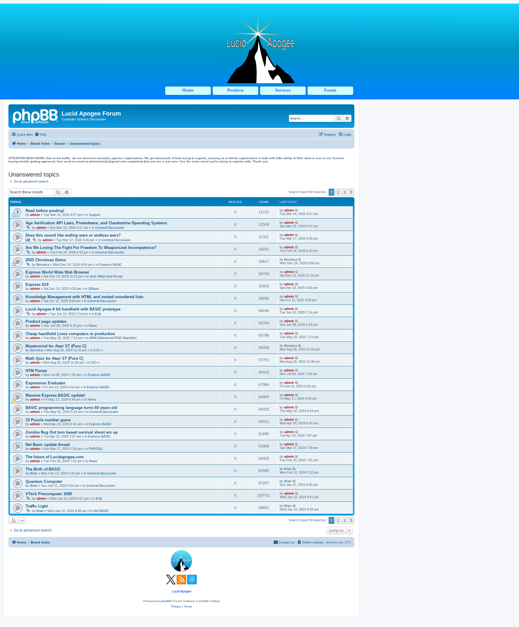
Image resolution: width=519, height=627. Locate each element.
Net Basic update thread (48, 444)
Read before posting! (45, 210)
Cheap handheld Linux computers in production (70, 334)
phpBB (165, 601)
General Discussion (109, 227)
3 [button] (345, 192)
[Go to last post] (297, 210)
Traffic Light (37, 506)
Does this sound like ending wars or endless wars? (73, 235)
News (93, 325)
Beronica (42, 264)
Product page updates (46, 321)
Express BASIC (110, 264)
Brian (34, 473)
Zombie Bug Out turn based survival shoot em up (72, 432)
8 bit (98, 314)
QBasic (93, 288)
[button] (351, 192)
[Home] (36, 115)
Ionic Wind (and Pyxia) (106, 276)
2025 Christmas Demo (46, 260)
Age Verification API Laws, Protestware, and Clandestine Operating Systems (96, 223)
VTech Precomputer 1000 (49, 494)
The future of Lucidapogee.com (55, 457)
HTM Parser (36, 370)
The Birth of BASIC (43, 469)
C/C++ (98, 350)
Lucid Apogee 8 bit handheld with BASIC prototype (73, 309)
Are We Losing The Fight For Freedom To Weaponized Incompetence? (91, 247)
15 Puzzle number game (48, 420)
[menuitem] (41, 134)
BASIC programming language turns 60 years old (71, 407)
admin (35, 215)
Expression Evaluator (45, 383)
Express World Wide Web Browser (57, 272)
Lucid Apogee (181, 591)
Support (94, 215)
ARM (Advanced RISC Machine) (113, 338)
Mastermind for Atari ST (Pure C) (56, 346)
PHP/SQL (96, 448)
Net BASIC (101, 511)
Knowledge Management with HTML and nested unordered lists (84, 297)
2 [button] (338, 192)
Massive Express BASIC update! (55, 395)
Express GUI (37, 284)
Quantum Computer (44, 481)
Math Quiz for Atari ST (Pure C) (54, 358)
